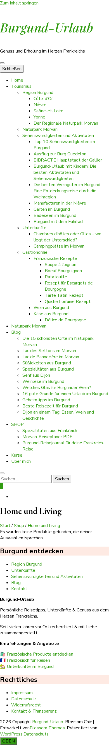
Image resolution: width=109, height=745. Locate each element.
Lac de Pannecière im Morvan (50, 357)
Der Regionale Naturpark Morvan (66, 123)
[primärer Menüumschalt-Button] (2, 63)
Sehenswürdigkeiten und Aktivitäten (58, 135)
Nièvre (40, 105)
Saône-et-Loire (48, 111)
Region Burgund (37, 92)
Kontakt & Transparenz (34, 711)
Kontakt (19, 589)
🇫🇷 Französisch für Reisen (25, 660)
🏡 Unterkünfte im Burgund (27, 666)
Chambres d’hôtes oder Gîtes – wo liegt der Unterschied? (67, 237)
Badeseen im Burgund (55, 215)
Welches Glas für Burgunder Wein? (56, 388)
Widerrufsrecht (26, 705)
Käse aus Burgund (51, 314)
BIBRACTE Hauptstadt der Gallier (68, 160)
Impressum (22, 693)
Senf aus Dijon (36, 375)
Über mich (21, 461)
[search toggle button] (2, 473)
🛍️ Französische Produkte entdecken (36, 654)
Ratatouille (56, 277)
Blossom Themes (47, 728)
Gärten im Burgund (52, 209)
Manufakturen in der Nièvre (60, 203)
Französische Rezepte (55, 258)
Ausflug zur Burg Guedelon (60, 154)
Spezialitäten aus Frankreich (49, 431)
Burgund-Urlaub (46, 27)
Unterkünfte (34, 228)
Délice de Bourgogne (65, 320)
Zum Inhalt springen (19, 3)
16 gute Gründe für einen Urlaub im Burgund (65, 394)
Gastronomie (35, 252)
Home (17, 80)
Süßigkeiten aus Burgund (46, 363)
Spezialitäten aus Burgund (48, 369)
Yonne (39, 117)
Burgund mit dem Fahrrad (58, 222)
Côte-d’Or (43, 99)
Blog (16, 332)
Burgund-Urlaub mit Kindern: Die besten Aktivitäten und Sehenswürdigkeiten (65, 172)
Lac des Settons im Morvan (49, 351)
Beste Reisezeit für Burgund (50, 406)
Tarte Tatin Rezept (64, 295)
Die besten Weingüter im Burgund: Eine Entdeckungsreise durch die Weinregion (67, 191)
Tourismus (21, 86)
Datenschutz (23, 699)
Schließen (12, 69)
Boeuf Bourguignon (63, 271)
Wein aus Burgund (51, 308)
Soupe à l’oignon (60, 265)
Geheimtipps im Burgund (46, 400)
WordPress (11, 734)
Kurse (16, 455)
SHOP (17, 424)
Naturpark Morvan (40, 129)
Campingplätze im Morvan (59, 246)
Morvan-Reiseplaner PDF (47, 437)
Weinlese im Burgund (43, 381)
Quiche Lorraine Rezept (68, 301)
